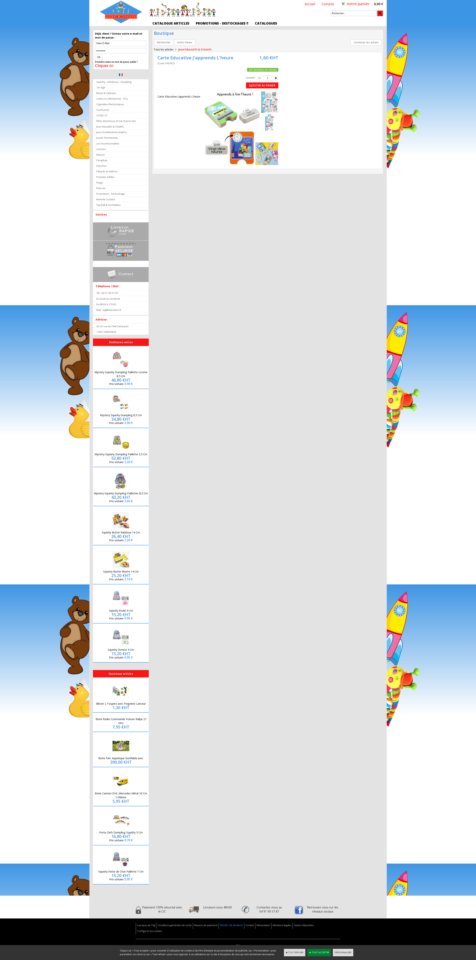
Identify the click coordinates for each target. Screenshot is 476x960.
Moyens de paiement (206, 925)
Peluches (101, 166)
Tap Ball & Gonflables (108, 205)
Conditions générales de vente (174, 925)
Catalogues (266, 23)
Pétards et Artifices (107, 171)
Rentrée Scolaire (105, 199)
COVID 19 (101, 115)
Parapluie (101, 160)
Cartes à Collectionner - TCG (112, 98)
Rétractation (263, 925)
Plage (99, 182)
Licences (101, 149)
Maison (100, 154)
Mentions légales (282, 925)
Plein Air (100, 188)
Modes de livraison (231, 925)
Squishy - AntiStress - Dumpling (113, 82)
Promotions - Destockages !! (222, 23)
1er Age (100, 87)
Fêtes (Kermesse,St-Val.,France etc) (116, 121)
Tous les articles (163, 49)
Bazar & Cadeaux (106, 93)
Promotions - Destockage (110, 193)
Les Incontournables (107, 143)
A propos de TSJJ (146, 925)
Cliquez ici (104, 66)
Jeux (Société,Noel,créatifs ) (111, 132)
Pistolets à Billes (105, 177)
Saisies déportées (304, 925)
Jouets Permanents (107, 137)
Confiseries (102, 109)
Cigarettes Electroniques (110, 104)
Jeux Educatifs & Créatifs (110, 126)
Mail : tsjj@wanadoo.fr (108, 310)
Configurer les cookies (149, 931)
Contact (249, 925)
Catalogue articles (170, 23)
